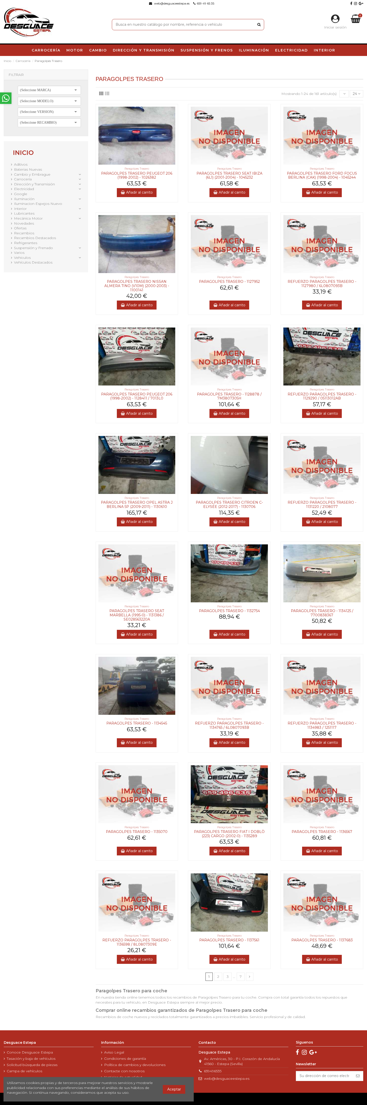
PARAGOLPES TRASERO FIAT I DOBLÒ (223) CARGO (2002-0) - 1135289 (229, 833)
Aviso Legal (114, 1052)
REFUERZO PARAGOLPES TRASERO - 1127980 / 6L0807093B (322, 283)
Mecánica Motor (28, 218)
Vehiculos (22, 257)
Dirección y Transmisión (34, 184)
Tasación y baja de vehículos (31, 1058)
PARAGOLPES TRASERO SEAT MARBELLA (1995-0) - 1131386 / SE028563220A (136, 615)
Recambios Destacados (35, 238)
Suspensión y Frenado (33, 248)
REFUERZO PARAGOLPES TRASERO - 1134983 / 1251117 (322, 725)
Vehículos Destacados (33, 262)
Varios (19, 252)
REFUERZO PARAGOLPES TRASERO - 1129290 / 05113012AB (322, 396)
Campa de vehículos (24, 1071)
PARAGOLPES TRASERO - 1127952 (229, 281)
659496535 (212, 1071)
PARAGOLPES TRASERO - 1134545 (136, 723)
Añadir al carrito (139, 192)
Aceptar (174, 1089)
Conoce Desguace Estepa (30, 1052)
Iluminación (24, 199)
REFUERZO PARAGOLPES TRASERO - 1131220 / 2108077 (322, 504)
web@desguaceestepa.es (226, 1078)
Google (20, 194)
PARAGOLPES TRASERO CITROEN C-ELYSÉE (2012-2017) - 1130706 (229, 504)
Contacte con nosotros (124, 1071)
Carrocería (23, 179)
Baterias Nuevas (28, 169)
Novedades (24, 223)
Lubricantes (24, 213)
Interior (20, 208)
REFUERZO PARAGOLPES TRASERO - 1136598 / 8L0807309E (136, 942)
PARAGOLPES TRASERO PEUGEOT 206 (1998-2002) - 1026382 (136, 175)
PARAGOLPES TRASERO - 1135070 (137, 831)
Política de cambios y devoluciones (135, 1065)
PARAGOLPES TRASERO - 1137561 (229, 940)
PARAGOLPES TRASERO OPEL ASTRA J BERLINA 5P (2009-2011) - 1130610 (137, 504)
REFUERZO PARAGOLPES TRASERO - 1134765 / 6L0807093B (229, 725)
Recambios (24, 233)
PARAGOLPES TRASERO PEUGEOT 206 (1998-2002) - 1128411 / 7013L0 (136, 396)
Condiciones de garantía (125, 1058)
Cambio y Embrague (32, 174)
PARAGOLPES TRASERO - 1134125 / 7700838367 (322, 613)
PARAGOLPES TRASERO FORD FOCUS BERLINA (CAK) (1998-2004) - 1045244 (322, 175)
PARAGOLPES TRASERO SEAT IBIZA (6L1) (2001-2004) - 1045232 (229, 175)
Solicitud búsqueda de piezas (32, 1065)
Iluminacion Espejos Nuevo (38, 203)
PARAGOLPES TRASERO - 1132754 (229, 611)
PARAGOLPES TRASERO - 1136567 (322, 831)
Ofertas (20, 228)
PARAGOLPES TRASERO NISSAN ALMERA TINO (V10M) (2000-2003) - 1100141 (136, 285)
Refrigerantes (25, 243)
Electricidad (24, 189)
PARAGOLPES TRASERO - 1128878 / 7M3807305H (229, 396)
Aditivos (20, 164)
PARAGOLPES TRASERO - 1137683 (322, 940)
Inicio (23, 152)
